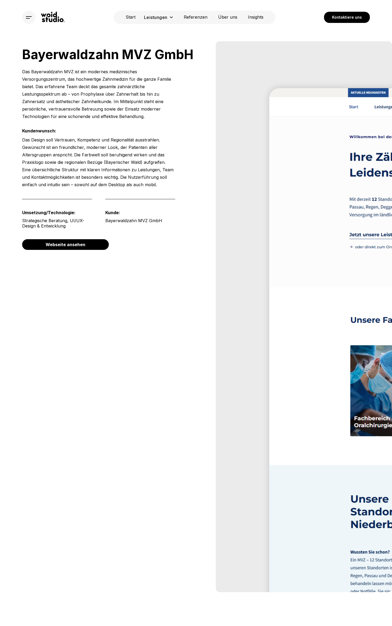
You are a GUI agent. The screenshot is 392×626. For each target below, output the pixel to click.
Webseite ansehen (65, 244)
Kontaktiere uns (347, 17)
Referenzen (195, 17)
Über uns (227, 17)
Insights (255, 17)
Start (130, 17)
